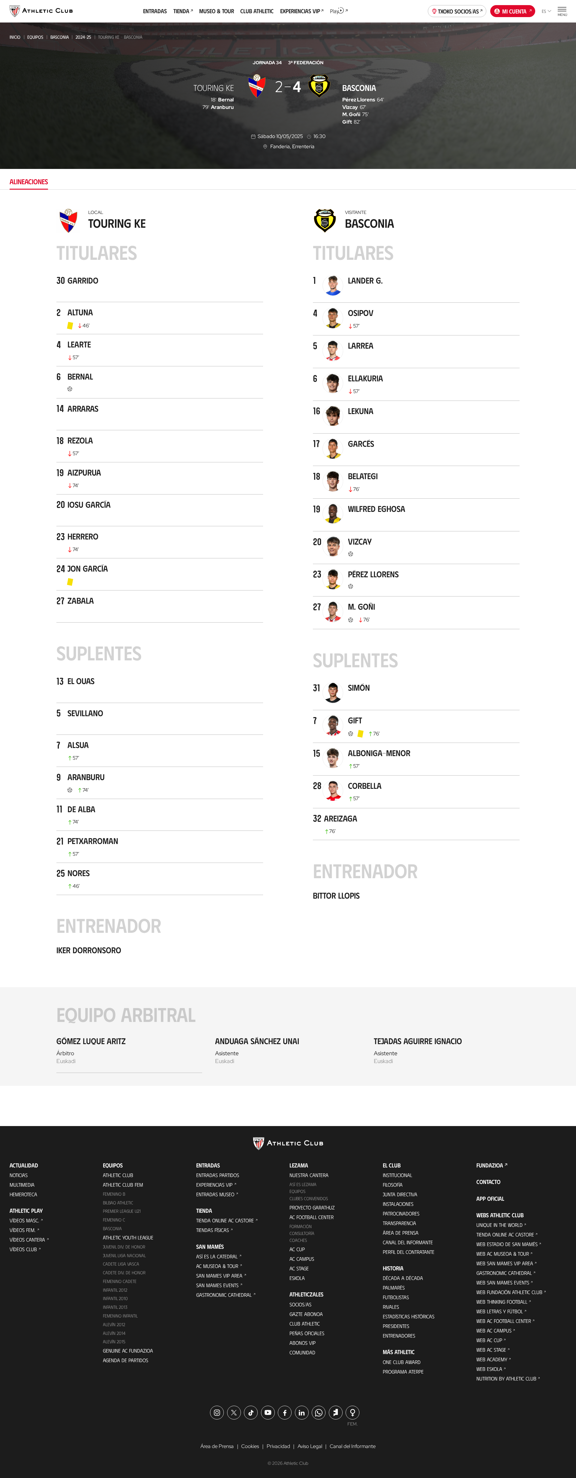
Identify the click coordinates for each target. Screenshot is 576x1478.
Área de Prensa (400, 1233)
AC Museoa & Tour (217, 1266)
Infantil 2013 (115, 1307)
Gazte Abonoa (306, 1314)
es (544, 11)
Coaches (298, 1240)
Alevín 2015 (114, 1341)
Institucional (397, 1175)
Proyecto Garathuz (312, 1207)
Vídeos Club (23, 1249)
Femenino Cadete (119, 1281)
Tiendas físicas (212, 1230)
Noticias (19, 1175)
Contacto (488, 1181)
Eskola (297, 1278)
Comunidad (302, 1352)
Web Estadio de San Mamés (507, 1244)
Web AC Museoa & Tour (502, 1254)
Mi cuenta (514, 11)
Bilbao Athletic (118, 1202)
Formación (301, 1226)
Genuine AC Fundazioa (128, 1350)
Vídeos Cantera (27, 1239)
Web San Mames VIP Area (504, 1263)
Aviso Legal (310, 1446)
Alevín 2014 (114, 1333)
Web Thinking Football (501, 1302)
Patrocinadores (401, 1213)
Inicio (15, 37)
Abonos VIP (303, 1343)
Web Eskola (489, 1369)
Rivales (391, 1307)
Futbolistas (396, 1297)
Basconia (59, 37)
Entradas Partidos (217, 1175)
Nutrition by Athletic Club (506, 1378)
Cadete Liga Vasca (121, 1263)
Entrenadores (399, 1335)
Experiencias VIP (214, 1185)
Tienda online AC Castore (225, 1220)
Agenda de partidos (125, 1360)
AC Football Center (312, 1217)
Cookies (250, 1446)
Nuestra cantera (309, 1175)
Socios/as (300, 1304)
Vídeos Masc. (24, 1220)
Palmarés (394, 1287)
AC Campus (302, 1259)
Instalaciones (398, 1204)
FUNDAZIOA (489, 1165)
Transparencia (399, 1223)
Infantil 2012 (115, 1290)
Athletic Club (118, 1175)
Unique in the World (499, 1225)
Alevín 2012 (114, 1324)
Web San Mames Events (502, 1282)
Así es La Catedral (217, 1256)
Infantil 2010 (115, 1298)
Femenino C (114, 1219)
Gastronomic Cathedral (224, 1295)
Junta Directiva (400, 1194)
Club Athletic (305, 1323)
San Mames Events (217, 1285)
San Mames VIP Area (219, 1275)
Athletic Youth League (128, 1237)
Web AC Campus (494, 1330)
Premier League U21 (122, 1211)
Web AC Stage (491, 1350)
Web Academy (491, 1359)
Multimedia (22, 1185)
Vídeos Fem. (22, 1230)
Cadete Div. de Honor (124, 1272)
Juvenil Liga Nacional (124, 1255)
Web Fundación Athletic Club (509, 1292)
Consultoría (302, 1233)
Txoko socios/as (458, 11)
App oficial (490, 1198)
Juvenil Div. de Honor (124, 1246)
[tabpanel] (288, 646)
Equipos (35, 37)
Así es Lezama (303, 1184)
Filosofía (393, 1185)
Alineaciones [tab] (29, 181)
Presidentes (396, 1326)
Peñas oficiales (307, 1333)
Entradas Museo (215, 1194)
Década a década (403, 1278)
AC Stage (299, 1268)
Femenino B (114, 1194)
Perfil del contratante (408, 1252)
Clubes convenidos (309, 1198)
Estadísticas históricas (408, 1316)
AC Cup (297, 1249)
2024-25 (83, 37)
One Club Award (402, 1362)
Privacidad (278, 1446)
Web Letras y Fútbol (499, 1311)
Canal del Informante (408, 1242)
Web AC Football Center (503, 1321)
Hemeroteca (23, 1194)
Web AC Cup (489, 1340)
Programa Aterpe (403, 1371)
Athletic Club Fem (123, 1185)
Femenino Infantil (120, 1315)
